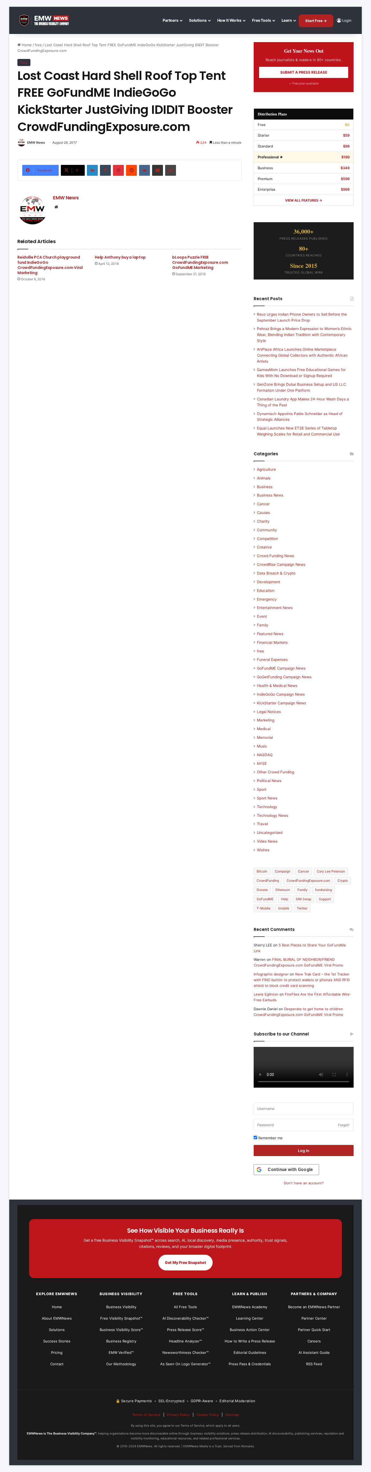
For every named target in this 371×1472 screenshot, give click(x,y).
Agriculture (266, 469)
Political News (269, 781)
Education (265, 590)
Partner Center (314, 1318)
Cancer (263, 504)
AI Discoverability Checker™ (185, 1318)
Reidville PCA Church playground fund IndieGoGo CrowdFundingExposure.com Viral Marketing (50, 265)
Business (264, 487)
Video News (267, 841)
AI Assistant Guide (314, 1352)
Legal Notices (269, 712)
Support (325, 899)
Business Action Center (250, 1329)
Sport (261, 789)
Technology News (272, 815)
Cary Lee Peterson (331, 871)
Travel (262, 824)
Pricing (56, 1352)
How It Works (229, 20)
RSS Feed (314, 1364)
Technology (267, 807)
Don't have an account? (304, 1183)
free (38, 45)
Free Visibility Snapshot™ (121, 1318)
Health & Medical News (277, 685)
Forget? (344, 1125)
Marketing (265, 720)
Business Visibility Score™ (121, 1329)
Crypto (343, 880)
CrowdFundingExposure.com (308, 880)
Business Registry (121, 1341)
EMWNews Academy (249, 1307)
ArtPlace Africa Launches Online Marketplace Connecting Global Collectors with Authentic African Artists (302, 355)
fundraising (323, 890)
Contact (57, 1364)
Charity (263, 521)
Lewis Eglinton (266, 994)
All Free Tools (185, 1307)
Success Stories (56, 1341)
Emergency (267, 599)
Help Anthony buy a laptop (120, 257)
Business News (270, 495)
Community (267, 530)
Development (268, 582)
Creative (264, 547)
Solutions (198, 20)
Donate (262, 890)
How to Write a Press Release (250, 1341)
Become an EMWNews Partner (314, 1307)
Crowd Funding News (275, 556)
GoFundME (265, 899)
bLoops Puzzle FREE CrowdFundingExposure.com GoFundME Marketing (200, 262)
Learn (287, 20)
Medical (264, 729)
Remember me (270, 1138)
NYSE (262, 763)
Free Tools (261, 20)
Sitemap (232, 1415)
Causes (263, 512)
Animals (264, 478)
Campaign (282, 871)
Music (262, 746)
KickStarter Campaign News (281, 703)
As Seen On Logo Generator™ (185, 1364)
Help (284, 899)
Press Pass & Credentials (250, 1364)
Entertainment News (275, 607)
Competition (267, 538)
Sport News (267, 798)
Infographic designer (271, 974)
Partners (170, 20)
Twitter (302, 908)
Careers (314, 1341)
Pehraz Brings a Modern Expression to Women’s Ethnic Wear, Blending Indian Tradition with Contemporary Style (304, 335)
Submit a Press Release (303, 72)
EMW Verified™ (121, 1352)
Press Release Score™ (185, 1329)
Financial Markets (272, 642)
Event (262, 616)
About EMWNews (57, 1318)
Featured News (270, 634)
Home (26, 45)
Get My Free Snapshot (185, 1262)
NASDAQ (264, 755)
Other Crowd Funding (275, 772)
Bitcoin (262, 871)
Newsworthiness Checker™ (185, 1352)
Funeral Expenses (272, 659)
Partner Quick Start (314, 1329)
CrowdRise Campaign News (281, 564)
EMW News (36, 142)
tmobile (283, 908)
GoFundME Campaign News (281, 668)
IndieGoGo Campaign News (281, 694)
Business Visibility (121, 1307)
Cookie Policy (207, 1415)
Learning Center (249, 1318)
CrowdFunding (268, 880)
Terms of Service (146, 1415)
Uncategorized (269, 832)
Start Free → (316, 20)
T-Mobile (264, 908)
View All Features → (303, 200)
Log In (303, 1150)
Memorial (265, 737)
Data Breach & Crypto (276, 573)
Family (262, 625)
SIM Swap (303, 899)
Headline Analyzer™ (185, 1341)
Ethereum (282, 890)
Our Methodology (121, 1364)
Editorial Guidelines (250, 1352)
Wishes (263, 850)
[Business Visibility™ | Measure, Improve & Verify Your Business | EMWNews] (47, 20)
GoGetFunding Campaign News (284, 677)
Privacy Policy (178, 1415)
